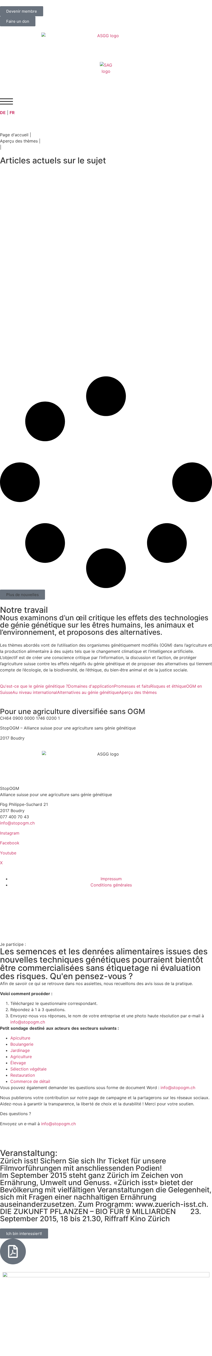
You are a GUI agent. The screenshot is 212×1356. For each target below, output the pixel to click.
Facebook (9, 842)
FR (12, 112)
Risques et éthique (168, 686)
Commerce (21, 1081)
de (35, 1081)
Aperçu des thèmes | (20, 141)
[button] (22, 595)
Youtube (8, 852)
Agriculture (21, 1056)
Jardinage (20, 1050)
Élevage (18, 1062)
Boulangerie (21, 1044)
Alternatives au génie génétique (88, 692)
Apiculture (20, 1038)
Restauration (22, 1075)
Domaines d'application (91, 686)
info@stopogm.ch (18, 823)
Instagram (9, 833)
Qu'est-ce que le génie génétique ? (34, 686)
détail (44, 1081)
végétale (38, 1069)
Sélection (19, 1069)
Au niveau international (34, 692)
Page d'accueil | (15, 134)
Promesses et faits (132, 686)
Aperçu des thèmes (138, 692)
